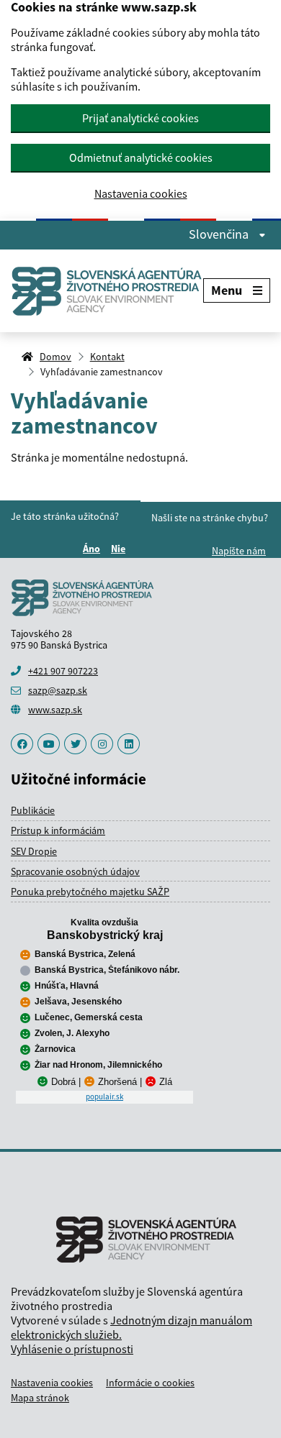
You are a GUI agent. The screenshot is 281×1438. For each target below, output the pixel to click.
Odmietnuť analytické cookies (141, 157)
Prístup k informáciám (58, 830)
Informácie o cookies (150, 1382)
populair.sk (104, 1096)
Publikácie (33, 810)
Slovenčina (220, 234)
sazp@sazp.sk (57, 690)
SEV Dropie (34, 851)
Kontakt (107, 356)
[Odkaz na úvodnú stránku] (107, 291)
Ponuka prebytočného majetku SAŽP (90, 891)
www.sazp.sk (55, 709)
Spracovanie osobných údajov (75, 871)
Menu (226, 290)
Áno (93, 548)
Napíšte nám (239, 550)
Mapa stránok (40, 1397)
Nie (120, 548)
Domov (55, 356)
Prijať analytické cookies (140, 118)
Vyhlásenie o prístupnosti (72, 1349)
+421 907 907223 (63, 670)
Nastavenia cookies (140, 194)
